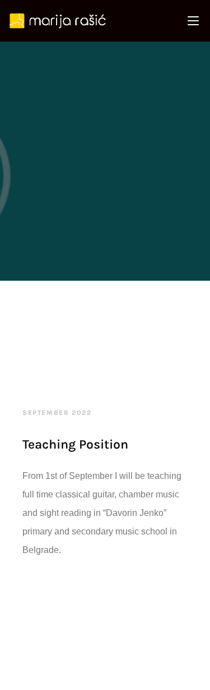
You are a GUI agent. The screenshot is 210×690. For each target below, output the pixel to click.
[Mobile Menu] (193, 21)
